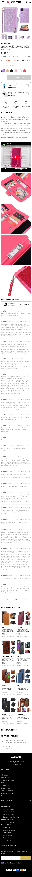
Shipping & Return (7, 780)
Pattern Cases (7, 838)
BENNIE (19, 627)
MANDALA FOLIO (8, 656)
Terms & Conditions (7, 791)
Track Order (5, 785)
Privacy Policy (6, 788)
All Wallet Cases (8, 809)
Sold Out (21, 77)
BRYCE (4, 627)
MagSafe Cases (8, 835)
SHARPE (5, 685)
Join (25, 858)
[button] (29, 19)
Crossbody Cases (9, 812)
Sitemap (4, 796)
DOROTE (19, 714)
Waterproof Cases (9, 830)
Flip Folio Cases (8, 814)
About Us (4, 775)
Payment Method (7, 793)
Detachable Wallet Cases (11, 817)
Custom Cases (8, 840)
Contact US (5, 777)
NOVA (18, 656)
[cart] (30, 2)
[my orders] (26, 2)
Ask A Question (24, 304)
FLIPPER (19, 685)
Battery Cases (7, 833)
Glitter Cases (7, 827)
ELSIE (4, 714)
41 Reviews (14, 56)
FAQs (3, 783)
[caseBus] (16, 2)
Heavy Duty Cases (9, 822)
